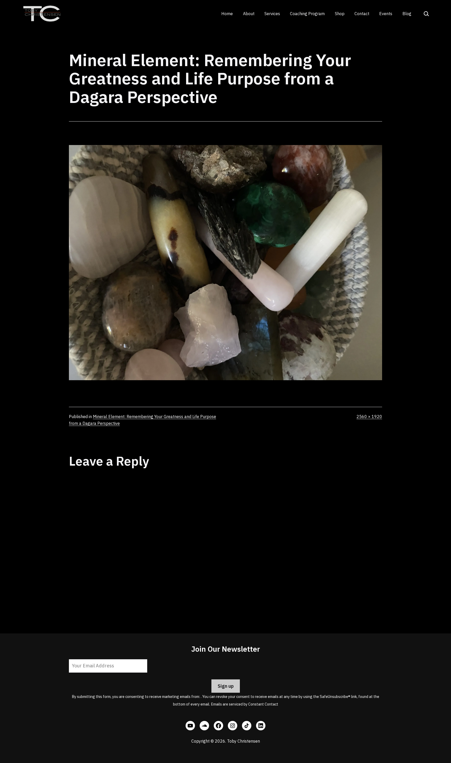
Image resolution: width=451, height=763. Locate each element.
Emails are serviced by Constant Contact (244, 704)
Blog (406, 13)
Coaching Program (307, 13)
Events (385, 13)
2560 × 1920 (369, 416)
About (248, 13)
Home (227, 13)
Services (272, 13)
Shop (340, 13)
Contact (361, 13)
